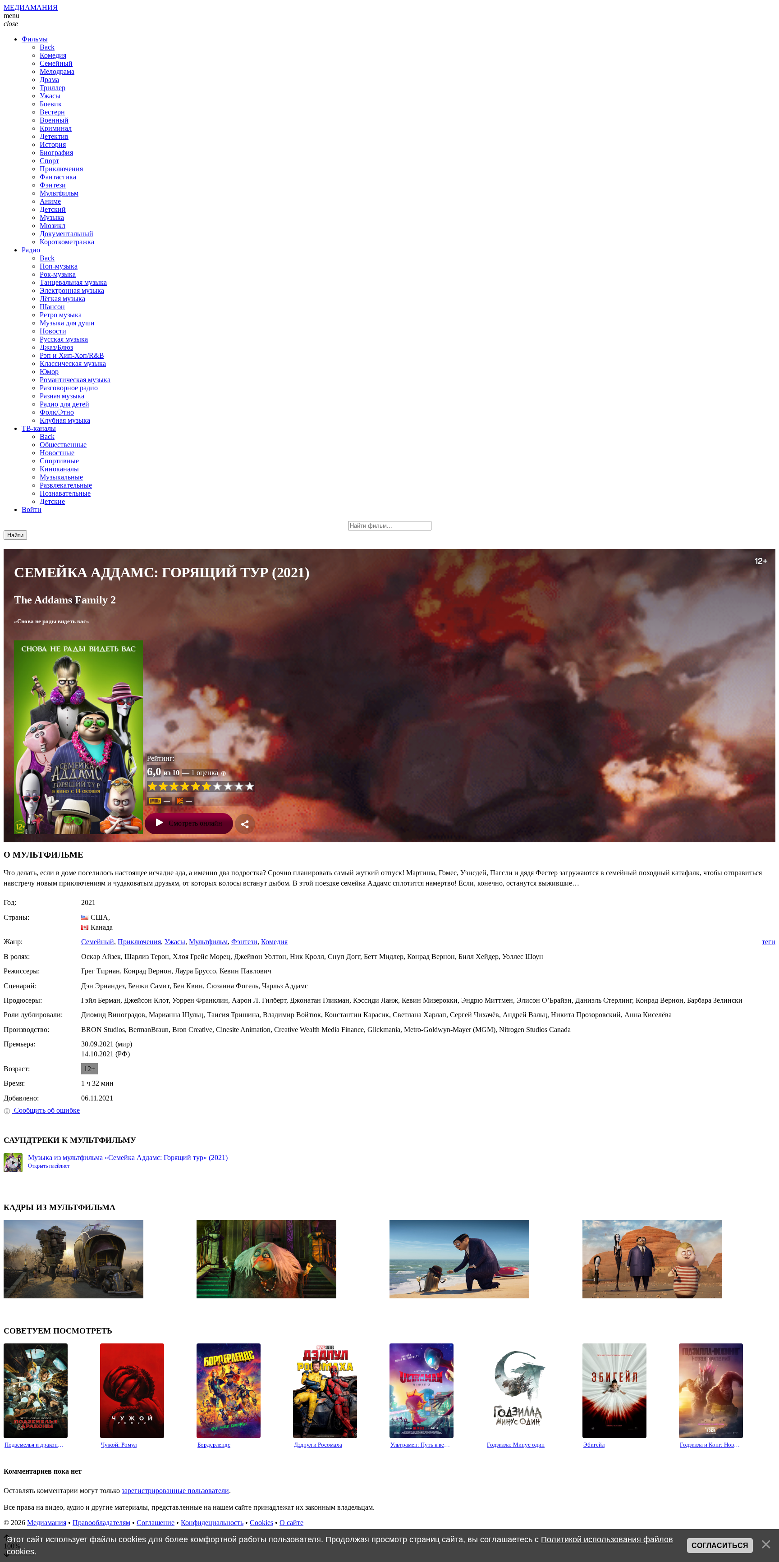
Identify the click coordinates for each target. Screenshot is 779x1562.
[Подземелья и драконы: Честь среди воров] (36, 1390)
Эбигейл (594, 1444)
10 (249, 786)
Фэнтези (244, 941)
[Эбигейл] (614, 1390)
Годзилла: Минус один (516, 1444)
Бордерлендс (213, 1444)
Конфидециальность (212, 1522)
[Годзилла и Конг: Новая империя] (711, 1390)
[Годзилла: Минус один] (518, 1390)
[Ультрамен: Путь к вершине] (422, 1390)
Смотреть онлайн (195, 823)
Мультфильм (208, 941)
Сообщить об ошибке (46, 1110)
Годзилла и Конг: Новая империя (711, 1444)
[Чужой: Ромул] (132, 1390)
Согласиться (720, 1545)
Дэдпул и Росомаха (318, 1444)
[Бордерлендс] (229, 1390)
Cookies (261, 1522)
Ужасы (175, 941)
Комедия (274, 941)
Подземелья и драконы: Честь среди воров (36, 1444)
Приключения (139, 941)
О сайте (291, 1522)
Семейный (97, 941)
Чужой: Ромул (119, 1444)
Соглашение (155, 1522)
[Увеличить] (78, 737)
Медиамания (46, 1522)
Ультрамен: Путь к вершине (421, 1444)
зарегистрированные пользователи (175, 1490)
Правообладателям (101, 1522)
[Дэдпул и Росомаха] (325, 1390)
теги (768, 941)
